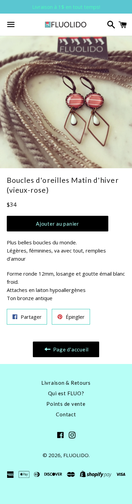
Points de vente (65, 404)
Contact (66, 414)
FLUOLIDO (76, 455)
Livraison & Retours (66, 383)
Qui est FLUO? (66, 393)
